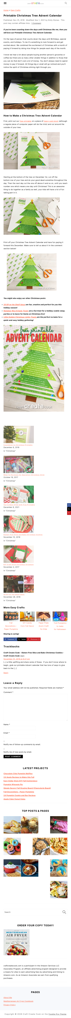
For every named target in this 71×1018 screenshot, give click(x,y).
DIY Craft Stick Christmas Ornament (19, 564)
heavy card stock (51, 121)
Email (7, 733)
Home (6, 10)
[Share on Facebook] (69, 505)
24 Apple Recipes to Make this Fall (19, 777)
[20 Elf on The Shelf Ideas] (19, 592)
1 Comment (36, 23)
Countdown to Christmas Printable (18, 445)
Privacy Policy (10, 1005)
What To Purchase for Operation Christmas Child (24, 475)
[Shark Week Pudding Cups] (58, 868)
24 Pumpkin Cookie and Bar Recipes (20, 795)
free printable (25, 121)
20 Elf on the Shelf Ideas (14, 305)
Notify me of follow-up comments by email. (22, 744)
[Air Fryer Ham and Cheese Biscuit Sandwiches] (12, 825)
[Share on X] (69, 509)
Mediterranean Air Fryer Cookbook (18, 1001)
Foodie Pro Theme (57, 1014)
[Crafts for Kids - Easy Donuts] (12, 847)
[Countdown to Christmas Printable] (19, 443)
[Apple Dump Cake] (29, 825)
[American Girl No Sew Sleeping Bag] (58, 825)
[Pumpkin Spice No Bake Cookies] (41, 847)
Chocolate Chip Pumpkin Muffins (18, 774)
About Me (8, 997)
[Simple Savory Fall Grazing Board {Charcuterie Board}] (58, 890)
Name (7, 724)
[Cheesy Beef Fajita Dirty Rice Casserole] (29, 868)
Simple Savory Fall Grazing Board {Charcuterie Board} (27, 788)
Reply (6, 673)
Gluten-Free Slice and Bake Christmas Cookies (23, 534)
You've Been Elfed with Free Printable (19, 504)
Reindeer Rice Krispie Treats (16, 311)
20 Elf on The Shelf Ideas (14, 594)
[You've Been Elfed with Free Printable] (19, 502)
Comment (8, 692)
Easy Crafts (16, 10)
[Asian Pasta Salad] (58, 847)
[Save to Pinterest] (69, 513)
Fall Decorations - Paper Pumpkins (19, 792)
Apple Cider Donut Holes (14, 799)
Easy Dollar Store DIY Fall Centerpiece (20, 781)
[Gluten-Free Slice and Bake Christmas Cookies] (19, 532)
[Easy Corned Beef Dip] (12, 868)
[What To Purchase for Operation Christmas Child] (19, 472)
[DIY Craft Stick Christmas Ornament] (19, 562)
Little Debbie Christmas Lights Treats (20, 317)
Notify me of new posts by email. (18, 752)
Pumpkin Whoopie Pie (13, 784)
